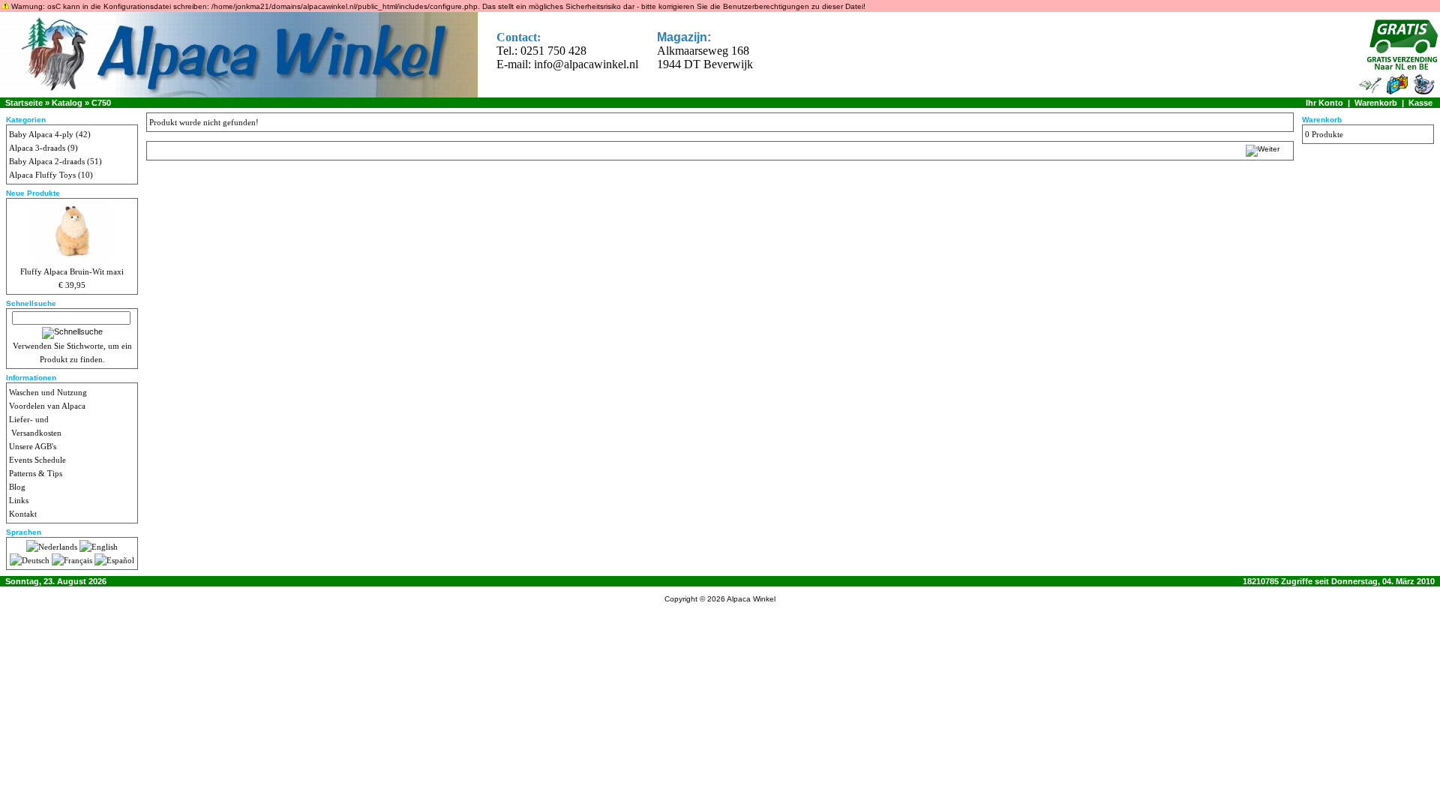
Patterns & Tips (35, 473)
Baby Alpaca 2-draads (47, 161)
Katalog (67, 102)
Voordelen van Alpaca (47, 405)
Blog (17, 486)
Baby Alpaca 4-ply (41, 134)
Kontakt (23, 513)
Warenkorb (1375, 102)
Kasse (1420, 102)
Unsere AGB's (32, 446)
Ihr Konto (1324, 102)
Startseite (24, 102)
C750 (101, 102)
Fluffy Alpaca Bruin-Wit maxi (72, 271)
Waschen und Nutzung (48, 392)
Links (18, 500)
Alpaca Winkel (751, 599)
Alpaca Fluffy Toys (42, 174)
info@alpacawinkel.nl (586, 64)
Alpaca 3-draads (37, 147)
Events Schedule (37, 459)
